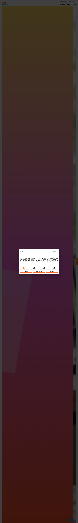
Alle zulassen (52, 271)
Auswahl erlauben (39, 271)
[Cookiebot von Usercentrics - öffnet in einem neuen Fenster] (52, 251)
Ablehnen (26, 271)
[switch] (34, 268)
